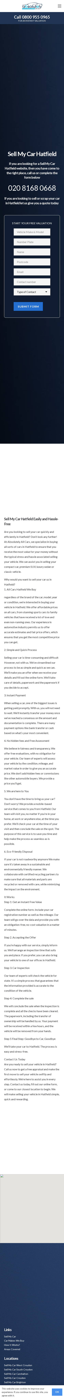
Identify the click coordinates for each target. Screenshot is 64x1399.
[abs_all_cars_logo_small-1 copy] (31, 6)
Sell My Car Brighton (15, 1382)
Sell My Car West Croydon (18, 1365)
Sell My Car (10, 1336)
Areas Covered (12, 1349)
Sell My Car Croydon (15, 1377)
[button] (59, 6)
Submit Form (28, 306)
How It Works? (12, 1344)
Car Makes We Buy (14, 1340)
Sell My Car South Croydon (18, 1369)
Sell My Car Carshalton (16, 1373)
